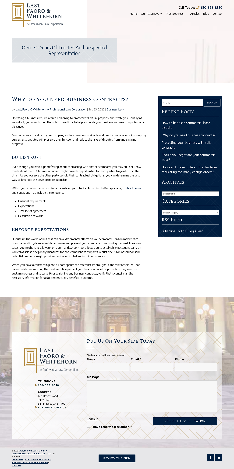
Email (136, 359)
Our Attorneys (150, 13)
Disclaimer (92, 418)
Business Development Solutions (30, 462)
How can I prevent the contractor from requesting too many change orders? (189, 169)
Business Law (115, 109)
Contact (217, 13)
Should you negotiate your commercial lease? (189, 157)
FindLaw (16, 465)
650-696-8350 (211, 7)
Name (91, 359)
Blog (206, 13)
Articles (195, 13)
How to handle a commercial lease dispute (186, 125)
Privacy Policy (43, 459)
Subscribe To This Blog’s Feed (182, 231)
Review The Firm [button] (117, 458)
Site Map (29, 459)
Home (134, 13)
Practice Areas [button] (175, 13)
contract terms (132, 188)
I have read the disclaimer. (112, 427)
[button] (231, 446)
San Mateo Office (52, 407)
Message (93, 377)
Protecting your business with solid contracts (187, 144)
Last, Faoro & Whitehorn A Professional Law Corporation (51, 109)
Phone (179, 359)
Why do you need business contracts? (188, 135)
